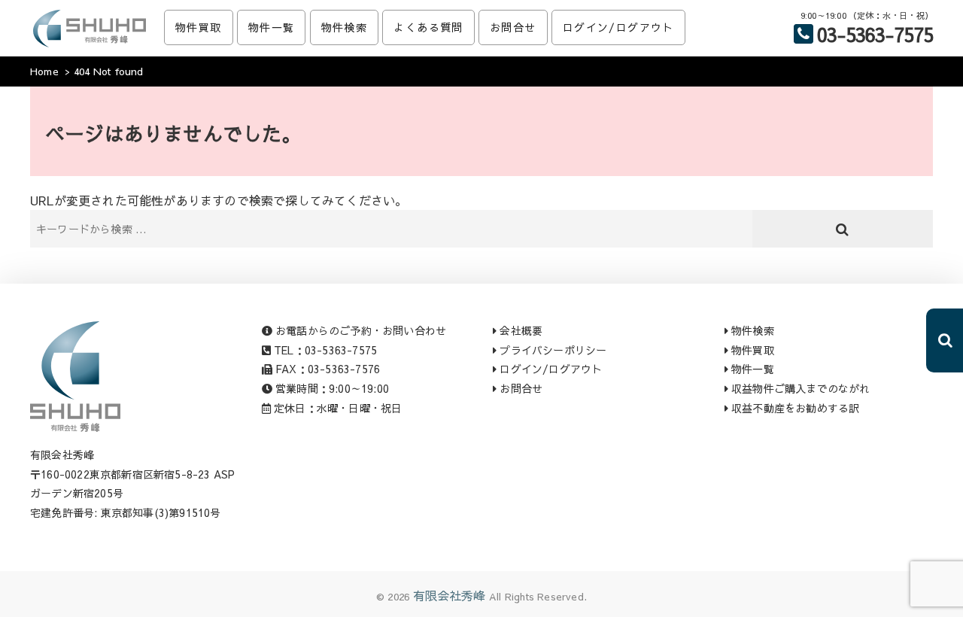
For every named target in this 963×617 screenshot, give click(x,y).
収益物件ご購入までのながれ (799, 388)
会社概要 (519, 330)
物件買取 (198, 27)
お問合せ (513, 27)
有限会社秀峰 (449, 595)
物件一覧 (271, 27)
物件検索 (344, 27)
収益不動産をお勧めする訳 (794, 407)
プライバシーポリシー (551, 349)
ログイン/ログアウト (618, 27)
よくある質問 (428, 27)
